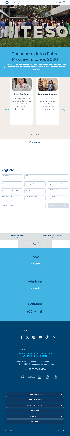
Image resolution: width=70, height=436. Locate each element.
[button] (31, 134)
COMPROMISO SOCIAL (35, 405)
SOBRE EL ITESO (35, 416)
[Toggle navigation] (63, 2)
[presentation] (7, 109)
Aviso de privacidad (7, 431)
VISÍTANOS (35, 411)
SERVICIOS (35, 421)
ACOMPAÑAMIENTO (35, 400)
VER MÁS (36, 264)
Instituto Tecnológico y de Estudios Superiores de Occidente (35, 354)
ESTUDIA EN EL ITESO (35, 394)
